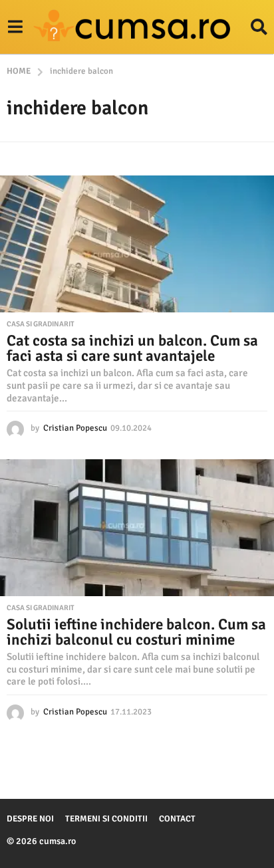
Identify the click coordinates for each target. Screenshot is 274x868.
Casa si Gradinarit (40, 324)
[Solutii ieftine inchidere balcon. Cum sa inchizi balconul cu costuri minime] (137, 527)
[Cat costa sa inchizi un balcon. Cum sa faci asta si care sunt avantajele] (137, 243)
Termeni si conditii (106, 819)
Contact (177, 819)
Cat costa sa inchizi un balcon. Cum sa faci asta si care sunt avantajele (132, 348)
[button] (15, 27)
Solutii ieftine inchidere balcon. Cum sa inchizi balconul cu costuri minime (136, 632)
